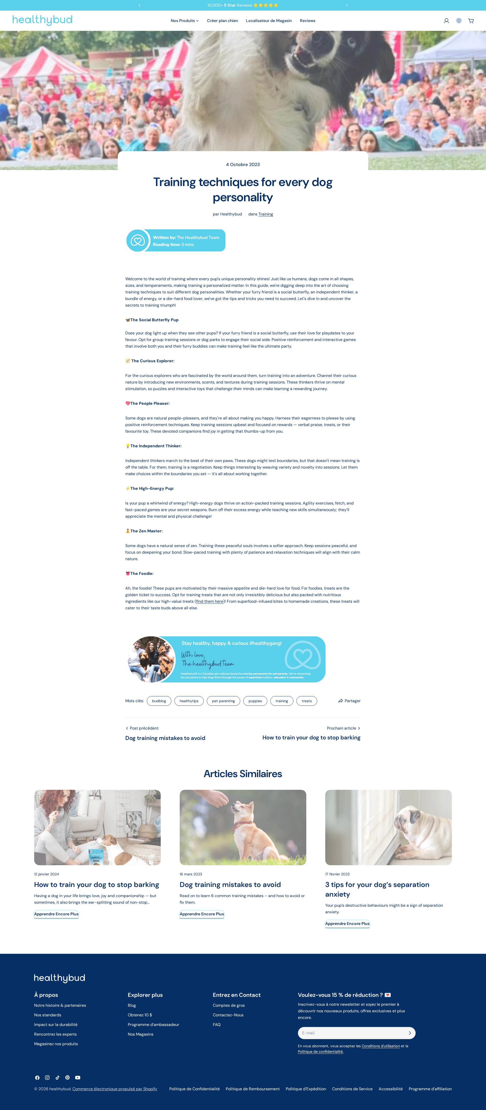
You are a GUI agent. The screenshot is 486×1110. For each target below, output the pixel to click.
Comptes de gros (229, 1005)
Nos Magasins (140, 1034)
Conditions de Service (352, 1089)
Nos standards (47, 1015)
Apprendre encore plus (56, 914)
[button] (459, 20)
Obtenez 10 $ (140, 1015)
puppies (255, 701)
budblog (159, 701)
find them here (209, 601)
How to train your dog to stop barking (96, 884)
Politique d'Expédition (306, 1089)
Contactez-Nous (228, 1015)
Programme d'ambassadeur (153, 1024)
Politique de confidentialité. (320, 1051)
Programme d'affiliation (430, 1089)
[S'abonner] (409, 1033)
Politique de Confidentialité (194, 1089)
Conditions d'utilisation (381, 1046)
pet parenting (223, 701)
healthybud (60, 1089)
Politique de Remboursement (253, 1089)
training (265, 214)
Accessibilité (391, 1089)
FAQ (216, 1024)
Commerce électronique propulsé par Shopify (114, 1089)
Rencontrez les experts (55, 1034)
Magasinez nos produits (56, 1043)
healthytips (189, 701)
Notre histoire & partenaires (60, 1005)
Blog (132, 1005)
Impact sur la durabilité (55, 1024)
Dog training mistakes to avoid (230, 884)
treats (307, 701)
